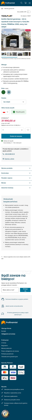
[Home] (2, 8)
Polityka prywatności (7, 354)
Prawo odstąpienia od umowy (10, 351)
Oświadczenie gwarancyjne (9, 357)
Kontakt (3, 331)
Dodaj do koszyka (16, 136)
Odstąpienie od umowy (8, 334)
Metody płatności (6, 348)
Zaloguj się (25, 290)
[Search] (21, 3)
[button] (25, 3)
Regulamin (4, 346)
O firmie (3, 343)
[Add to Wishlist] (28, 130)
